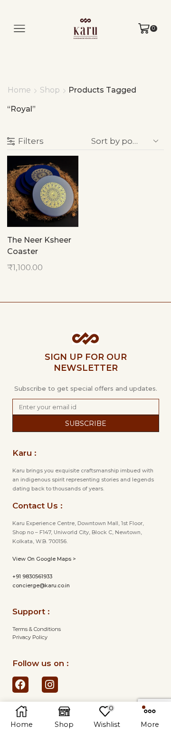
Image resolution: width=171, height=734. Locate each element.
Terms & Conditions (36, 629)
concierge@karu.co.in (41, 585)
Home (19, 89)
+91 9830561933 (32, 576)
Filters (31, 141)
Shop (50, 89)
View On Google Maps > (44, 558)
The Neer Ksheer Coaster (39, 245)
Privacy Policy (30, 637)
